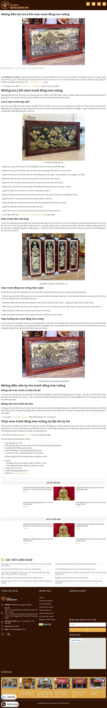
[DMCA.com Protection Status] (45, 625)
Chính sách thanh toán (46, 613)
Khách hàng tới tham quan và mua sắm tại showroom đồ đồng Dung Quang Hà (78, 582)
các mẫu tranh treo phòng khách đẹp (31, 214)
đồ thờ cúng (27, 435)
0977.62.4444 (12, 704)
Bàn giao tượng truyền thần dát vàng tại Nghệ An (71, 578)
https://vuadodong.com (20, 473)
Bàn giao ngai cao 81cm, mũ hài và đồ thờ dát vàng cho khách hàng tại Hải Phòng (26, 582)
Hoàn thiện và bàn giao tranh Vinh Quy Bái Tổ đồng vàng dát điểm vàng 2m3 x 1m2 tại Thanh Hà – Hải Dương (25, 573)
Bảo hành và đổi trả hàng (47, 619)
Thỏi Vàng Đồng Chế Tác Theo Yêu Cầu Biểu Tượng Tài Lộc (91, 503)
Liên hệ (41, 598)
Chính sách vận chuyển (46, 616)
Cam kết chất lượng (45, 604)
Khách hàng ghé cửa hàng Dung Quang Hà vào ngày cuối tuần (22, 578)
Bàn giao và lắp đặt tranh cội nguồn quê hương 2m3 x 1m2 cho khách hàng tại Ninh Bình (80, 573)
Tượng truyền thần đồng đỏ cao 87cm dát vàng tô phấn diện (90, 488)
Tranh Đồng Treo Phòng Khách (30, 86)
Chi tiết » (25, 492)
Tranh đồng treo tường (19, 417)
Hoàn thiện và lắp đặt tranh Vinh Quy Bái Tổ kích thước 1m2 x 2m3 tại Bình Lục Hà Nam (38, 488)
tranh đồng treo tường (36, 82)
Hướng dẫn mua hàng (46, 607)
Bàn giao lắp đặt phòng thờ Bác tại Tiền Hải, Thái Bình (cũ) (38, 503)
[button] (99, 4)
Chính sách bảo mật (45, 610)
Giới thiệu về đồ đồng (45, 601)
